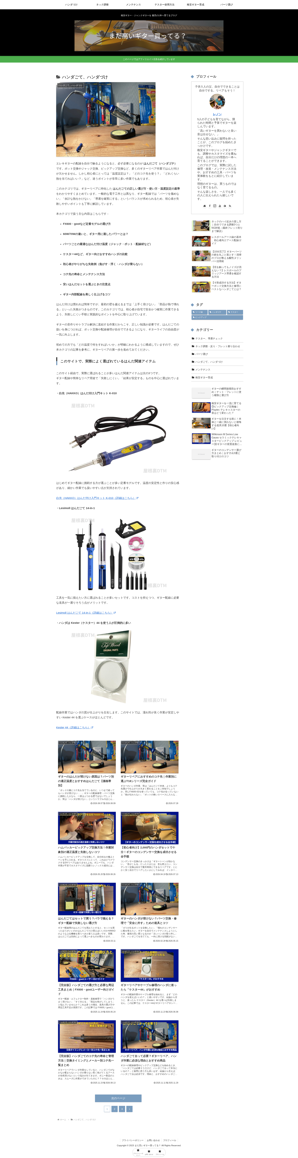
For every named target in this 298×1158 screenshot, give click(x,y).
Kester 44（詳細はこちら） (73, 727)
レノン (217, 114)
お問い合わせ (153, 1140)
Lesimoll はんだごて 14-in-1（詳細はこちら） (84, 612)
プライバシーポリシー (133, 1140)
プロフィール (169, 1140)
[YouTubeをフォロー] (219, 206)
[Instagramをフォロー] (214, 206)
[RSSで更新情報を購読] (230, 206)
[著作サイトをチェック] (204, 206)
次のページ (118, 1098)
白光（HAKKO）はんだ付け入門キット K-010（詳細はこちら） (96, 498)
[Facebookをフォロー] (209, 206)
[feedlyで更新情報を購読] (225, 206)
